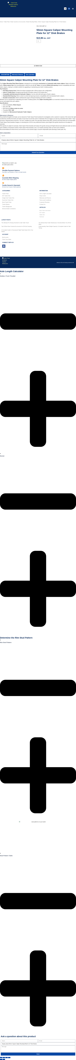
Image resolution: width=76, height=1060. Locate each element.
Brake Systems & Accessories (18, 21)
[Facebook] (3, 246)
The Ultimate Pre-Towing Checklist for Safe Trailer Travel (15, 222)
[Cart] (69, 9)
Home (1, 21)
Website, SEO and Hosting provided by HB (65, 262)
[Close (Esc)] (9, 1057)
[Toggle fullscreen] (4, 1057)
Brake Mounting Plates (31, 21)
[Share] (6, 1057)
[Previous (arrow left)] (1, 1059)
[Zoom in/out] (1, 1057)
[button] (73, 8)
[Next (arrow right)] (4, 1059)
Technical (41, 216)
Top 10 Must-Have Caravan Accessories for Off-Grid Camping (16, 226)
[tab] (5, 74)
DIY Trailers (42, 212)
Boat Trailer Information (45, 210)
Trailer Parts (7, 21)
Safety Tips (42, 214)
